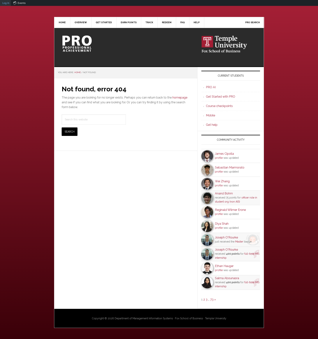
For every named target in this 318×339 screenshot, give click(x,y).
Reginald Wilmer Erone (230, 210)
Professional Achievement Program (85, 43)
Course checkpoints (219, 106)
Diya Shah (222, 223)
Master (239, 241)
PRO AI (211, 87)
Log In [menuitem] (5, 2)
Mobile (210, 115)
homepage (179, 97)
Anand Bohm (224, 193)
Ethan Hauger (224, 266)
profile (219, 157)
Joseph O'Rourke (226, 237)
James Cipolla (224, 153)
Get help (212, 125)
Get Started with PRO (220, 96)
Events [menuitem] (22, 2)
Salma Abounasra (227, 278)
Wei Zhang (222, 181)
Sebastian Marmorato (229, 167)
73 (211, 299)
